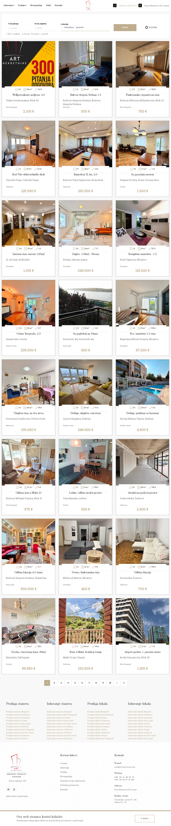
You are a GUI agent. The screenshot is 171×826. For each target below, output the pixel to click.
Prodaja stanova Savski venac (20, 732)
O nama (63, 763)
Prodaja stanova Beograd (17, 711)
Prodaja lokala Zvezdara (98, 726)
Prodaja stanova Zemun (17, 738)
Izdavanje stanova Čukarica (59, 738)
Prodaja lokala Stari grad (98, 723)
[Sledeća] (117, 683)
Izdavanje (8, 5)
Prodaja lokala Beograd (97, 711)
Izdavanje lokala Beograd (139, 711)
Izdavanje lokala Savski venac (142, 735)
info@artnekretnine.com (124, 767)
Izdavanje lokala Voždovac (140, 714)
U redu (145, 818)
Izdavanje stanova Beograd (59, 711)
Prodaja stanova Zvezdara (18, 717)
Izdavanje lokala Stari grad (140, 720)
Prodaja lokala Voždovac (98, 720)
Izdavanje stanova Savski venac (62, 723)
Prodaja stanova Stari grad (18, 723)
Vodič (48, 5)
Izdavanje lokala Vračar (139, 723)
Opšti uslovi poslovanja (17, 796)
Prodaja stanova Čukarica (18, 735)
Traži (125, 27)
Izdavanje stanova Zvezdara (60, 726)
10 (110, 683)
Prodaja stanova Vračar (16, 720)
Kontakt (58, 5)
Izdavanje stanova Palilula (59, 732)
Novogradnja (36, 5)
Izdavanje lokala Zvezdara (140, 717)
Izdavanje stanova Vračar (58, 717)
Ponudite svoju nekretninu (72, 781)
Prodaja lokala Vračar (97, 717)
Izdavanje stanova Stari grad (60, 720)
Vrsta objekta (40, 24)
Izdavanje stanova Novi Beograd (62, 714)
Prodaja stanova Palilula (17, 726)
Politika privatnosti (69, 785)
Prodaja (21, 5)
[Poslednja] (124, 683)
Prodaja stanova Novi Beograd (20, 729)
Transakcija (13, 24)
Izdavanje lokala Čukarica (140, 726)
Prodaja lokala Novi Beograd (100, 714)
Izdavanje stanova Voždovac (60, 729)
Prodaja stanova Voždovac (18, 714)
